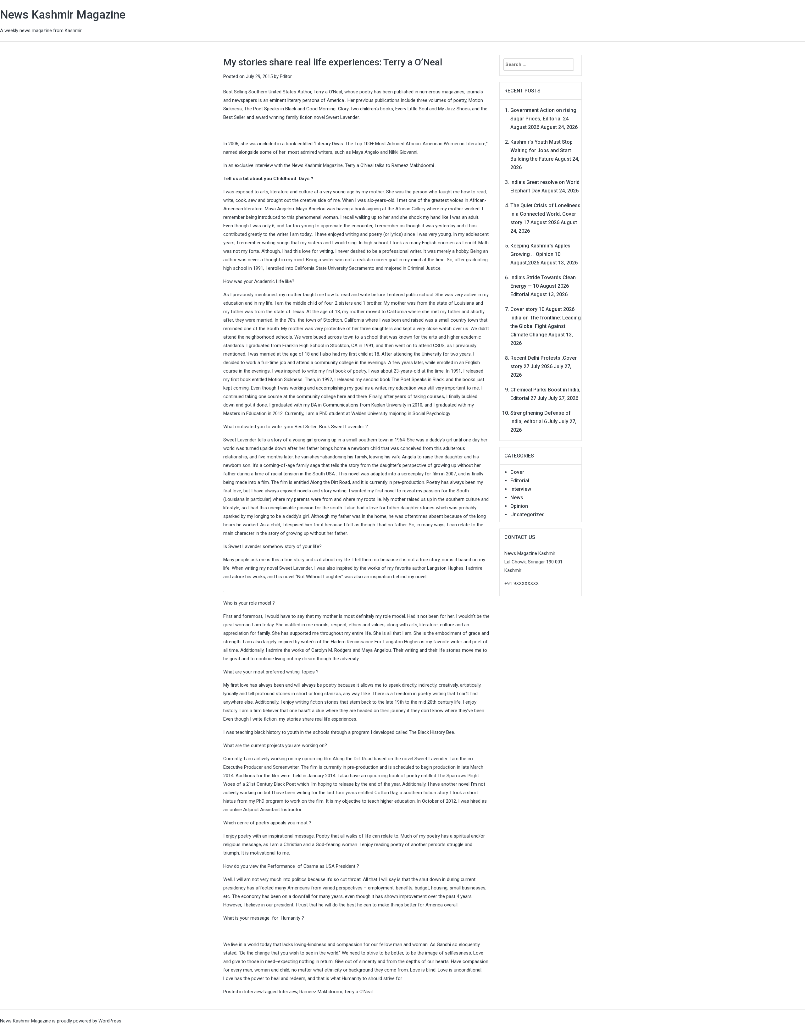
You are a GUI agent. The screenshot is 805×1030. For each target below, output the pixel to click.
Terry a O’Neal (358, 991)
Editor (286, 76)
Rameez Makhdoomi (320, 991)
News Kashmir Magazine (62, 14)
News (516, 498)
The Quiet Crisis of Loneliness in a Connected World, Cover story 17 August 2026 (545, 213)
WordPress (109, 1021)
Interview (253, 991)
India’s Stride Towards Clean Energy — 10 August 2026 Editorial (543, 285)
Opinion (519, 506)
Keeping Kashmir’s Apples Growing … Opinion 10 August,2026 (540, 254)
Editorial (519, 481)
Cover (517, 472)
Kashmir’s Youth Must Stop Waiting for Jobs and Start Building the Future (541, 150)
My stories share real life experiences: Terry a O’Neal (332, 62)
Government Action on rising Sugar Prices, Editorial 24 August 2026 (543, 118)
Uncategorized (527, 515)
